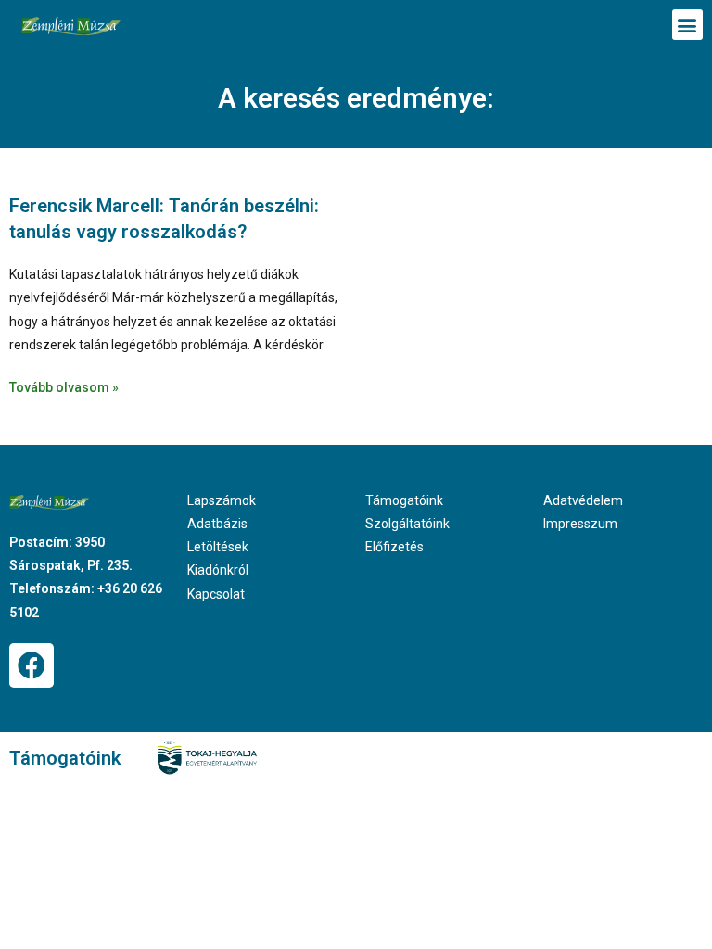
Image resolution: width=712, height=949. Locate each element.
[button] (687, 24)
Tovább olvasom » (64, 387)
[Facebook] (31, 665)
